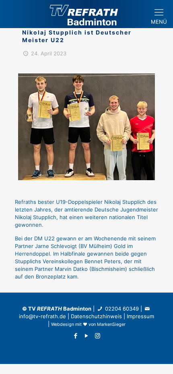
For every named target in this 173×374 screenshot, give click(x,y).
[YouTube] (86, 335)
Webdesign (62, 324)
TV (45, 308)
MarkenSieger (111, 324)
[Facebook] (76, 335)
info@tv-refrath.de (42, 316)
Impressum (140, 316)
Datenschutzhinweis (96, 316)
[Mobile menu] (162, 8)
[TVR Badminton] (86, 14)
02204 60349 (121, 308)
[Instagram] (97, 335)
